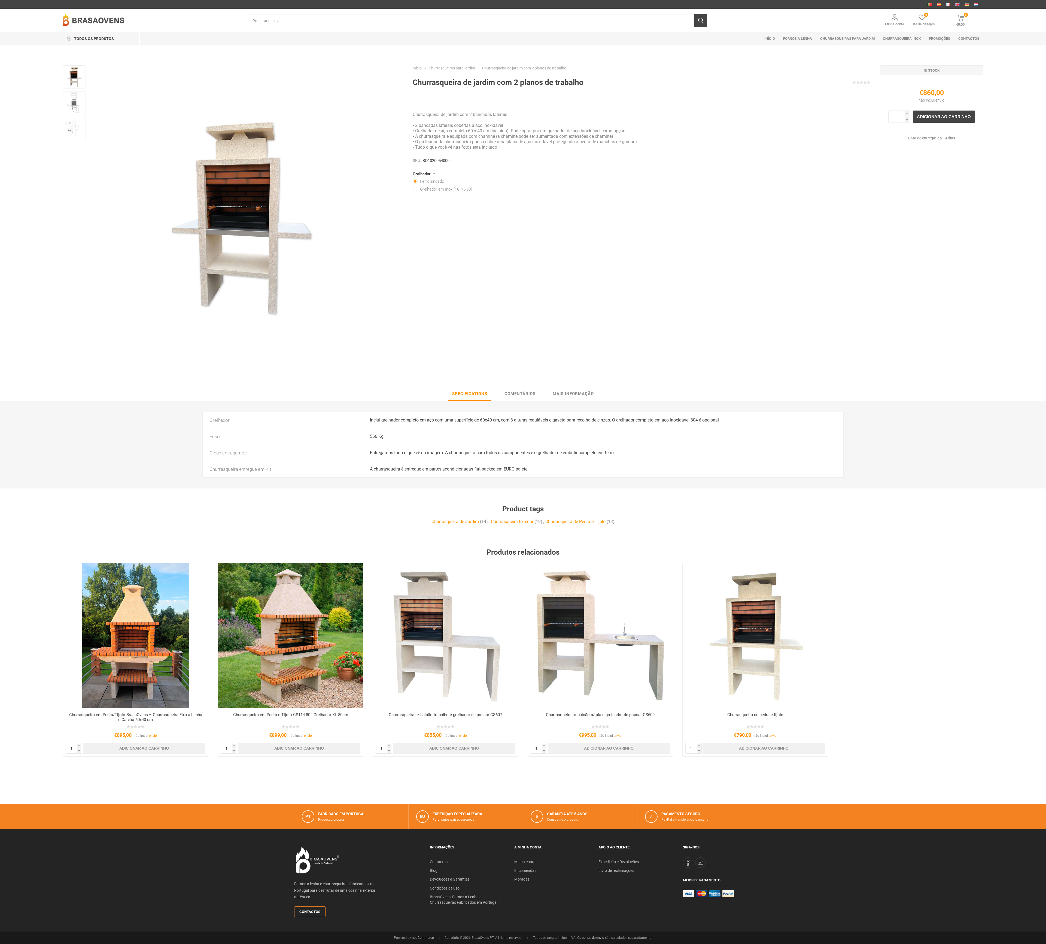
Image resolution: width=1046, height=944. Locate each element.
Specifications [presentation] (469, 393)
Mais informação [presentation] (573, 393)
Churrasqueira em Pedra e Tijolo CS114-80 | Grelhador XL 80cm (290, 714)
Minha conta (894, 24)
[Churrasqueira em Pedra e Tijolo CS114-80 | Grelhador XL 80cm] (290, 635)
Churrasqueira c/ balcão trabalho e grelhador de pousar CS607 (445, 714)
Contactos (309, 912)
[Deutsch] (966, 4)
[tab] (469, 394)
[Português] (929, 4)
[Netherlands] (976, 4)
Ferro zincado (432, 181)
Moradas (522, 879)
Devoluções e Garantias (450, 879)
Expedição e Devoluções (618, 862)
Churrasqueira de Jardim (455, 521)
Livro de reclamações (616, 870)
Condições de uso (445, 888)
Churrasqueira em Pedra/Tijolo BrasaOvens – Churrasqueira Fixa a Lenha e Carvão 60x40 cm (135, 717)
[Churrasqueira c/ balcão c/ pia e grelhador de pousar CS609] (600, 635)
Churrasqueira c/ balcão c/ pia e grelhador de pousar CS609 (600, 714)
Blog (433, 870)
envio (939, 100)
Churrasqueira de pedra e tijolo (755, 714)
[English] (957, 4)
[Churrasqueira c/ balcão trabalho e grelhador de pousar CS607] (445, 635)
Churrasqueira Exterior (512, 521)
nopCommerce (423, 938)
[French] (948, 4)
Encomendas (525, 870)
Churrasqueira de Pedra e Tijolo (575, 521)
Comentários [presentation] (520, 393)
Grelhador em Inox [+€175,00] (446, 189)
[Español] (939, 4)
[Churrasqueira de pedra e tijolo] (755, 635)
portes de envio (593, 938)
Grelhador (422, 174)
